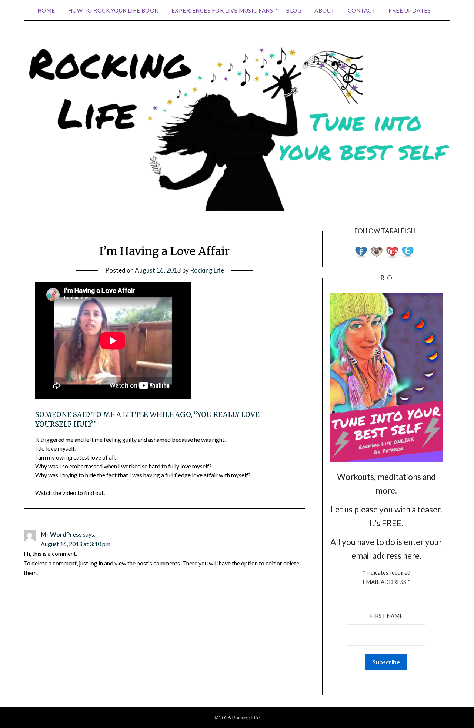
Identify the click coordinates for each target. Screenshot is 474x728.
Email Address (386, 581)
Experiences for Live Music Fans (222, 10)
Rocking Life (207, 270)
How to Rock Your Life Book (113, 10)
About (324, 10)
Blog (293, 10)
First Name (386, 615)
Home (46, 10)
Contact (362, 10)
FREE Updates (409, 10)
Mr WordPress (61, 534)
